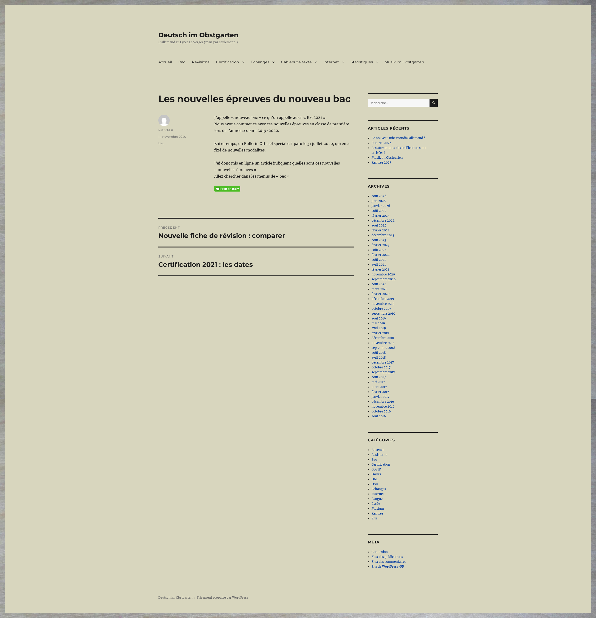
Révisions (201, 62)
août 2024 (379, 225)
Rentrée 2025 (381, 163)
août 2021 (379, 260)
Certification (227, 62)
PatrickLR (165, 130)
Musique (378, 509)
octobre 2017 (381, 367)
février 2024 (380, 230)
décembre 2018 (383, 338)
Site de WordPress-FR (388, 567)
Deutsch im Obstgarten (198, 35)
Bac (181, 62)
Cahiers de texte (296, 62)
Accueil (165, 62)
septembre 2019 (383, 314)
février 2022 (380, 255)
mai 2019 (378, 323)
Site (374, 518)
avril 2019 (379, 328)
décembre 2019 (383, 299)
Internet (331, 62)
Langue (377, 499)
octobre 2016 (381, 411)
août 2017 (379, 377)
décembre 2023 (383, 235)
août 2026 (379, 196)
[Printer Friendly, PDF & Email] (227, 189)
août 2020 (379, 284)
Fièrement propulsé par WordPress (222, 598)
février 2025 (380, 216)
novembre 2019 (383, 304)
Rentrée (377, 513)
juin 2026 (379, 201)
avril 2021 (379, 265)
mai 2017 (378, 382)
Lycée (376, 504)
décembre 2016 (383, 402)
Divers (376, 474)
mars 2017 (379, 387)
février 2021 (380, 269)
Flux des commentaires (389, 562)
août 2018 (379, 353)
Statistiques (362, 62)
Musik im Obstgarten (404, 62)
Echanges (260, 62)
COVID (376, 469)
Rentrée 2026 (382, 143)
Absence (378, 450)
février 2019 (380, 333)
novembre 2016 (383, 407)
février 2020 (380, 294)
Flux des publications (387, 557)
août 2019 (379, 318)
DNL (375, 479)
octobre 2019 (381, 309)
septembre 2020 (384, 279)
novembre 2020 (383, 274)
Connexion (380, 552)
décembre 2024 (383, 221)
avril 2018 (379, 358)
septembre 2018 (383, 348)
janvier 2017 (380, 397)
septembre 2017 (383, 372)
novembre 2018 (383, 343)
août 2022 (379, 250)
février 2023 (380, 245)
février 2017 (380, 392)
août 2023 (379, 240)
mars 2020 (379, 289)
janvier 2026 (381, 206)
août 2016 (379, 416)
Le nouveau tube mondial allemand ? (398, 138)
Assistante (379, 455)
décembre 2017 (383, 362)
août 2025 (379, 211)
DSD (375, 484)
